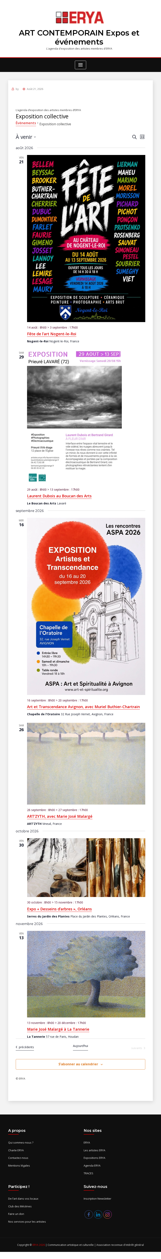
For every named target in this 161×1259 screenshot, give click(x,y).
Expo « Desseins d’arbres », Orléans (59, 908)
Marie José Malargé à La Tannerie (58, 1029)
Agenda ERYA (92, 1165)
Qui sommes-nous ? (20, 1142)
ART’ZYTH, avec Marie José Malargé (59, 816)
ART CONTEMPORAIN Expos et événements (79, 37)
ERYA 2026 (38, 1245)
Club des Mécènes (20, 1206)
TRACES (88, 1173)
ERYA (87, 1142)
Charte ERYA (16, 1150)
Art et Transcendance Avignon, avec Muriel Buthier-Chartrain (83, 706)
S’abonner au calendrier (78, 1064)
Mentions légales (19, 1165)
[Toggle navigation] (80, 65)
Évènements (26, 123)
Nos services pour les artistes (27, 1221)
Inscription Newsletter (97, 1198)
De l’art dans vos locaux (23, 1198)
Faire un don (16, 1214)
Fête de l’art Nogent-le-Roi (51, 333)
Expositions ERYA (94, 1158)
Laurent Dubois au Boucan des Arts (59, 495)
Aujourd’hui (80, 1046)
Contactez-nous (18, 1158)
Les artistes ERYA (94, 1150)
